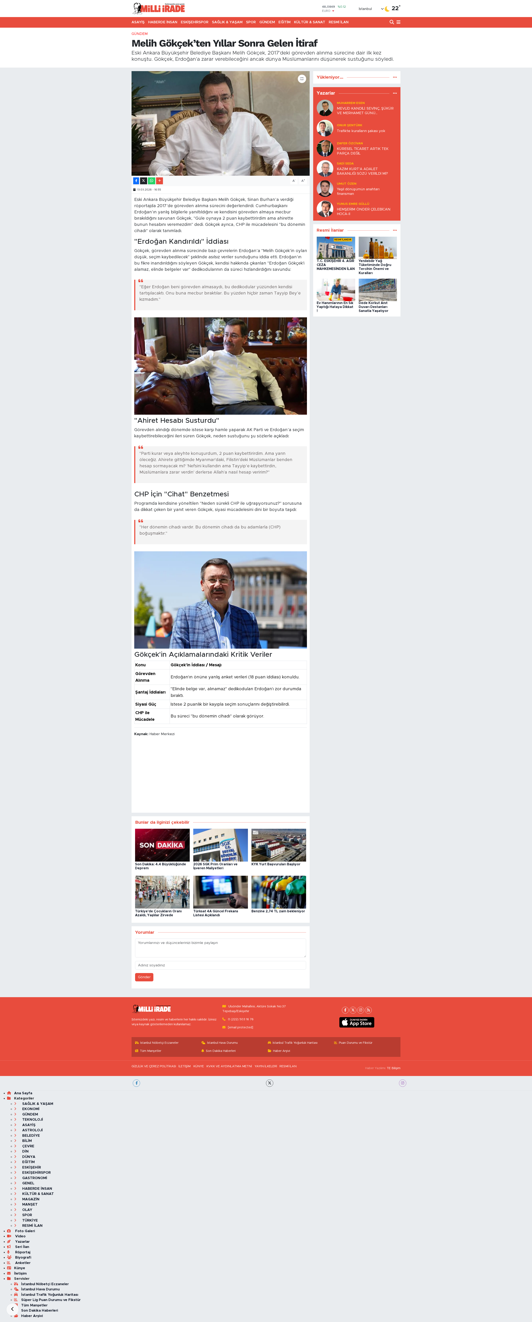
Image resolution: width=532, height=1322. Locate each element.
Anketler (22, 1263)
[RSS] (368, 1010)
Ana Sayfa (23, 1093)
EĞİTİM (284, 22)
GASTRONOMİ (34, 1178)
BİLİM (26, 1141)
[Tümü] (395, 77)
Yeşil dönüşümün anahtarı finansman (358, 191)
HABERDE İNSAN (162, 22)
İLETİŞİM (185, 1066)
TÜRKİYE (29, 1220)
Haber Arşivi (281, 1050)
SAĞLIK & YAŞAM (227, 22)
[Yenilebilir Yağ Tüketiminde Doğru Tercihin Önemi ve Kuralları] (378, 247)
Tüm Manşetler (150, 1050)
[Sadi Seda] (325, 168)
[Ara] (392, 22)
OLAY (26, 1210)
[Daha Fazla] (159, 180)
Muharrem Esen (351, 103)
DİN (25, 1151)
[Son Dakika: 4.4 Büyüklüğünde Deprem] (162, 845)
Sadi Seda (345, 163)
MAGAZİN (30, 1199)
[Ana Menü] (398, 22)
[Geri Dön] (12, 1309)
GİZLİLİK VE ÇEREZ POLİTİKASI (154, 1066)
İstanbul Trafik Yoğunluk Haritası (295, 1042)
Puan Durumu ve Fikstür (355, 1042)
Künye (19, 1268)
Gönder (144, 977)
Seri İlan (21, 1247)
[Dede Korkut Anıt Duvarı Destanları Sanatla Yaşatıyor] (378, 289)
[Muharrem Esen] (325, 108)
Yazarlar (22, 1241)
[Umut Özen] (325, 188)
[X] (353, 1010)
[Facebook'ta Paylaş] (136, 180)
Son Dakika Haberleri (221, 1050)
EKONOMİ (30, 1109)
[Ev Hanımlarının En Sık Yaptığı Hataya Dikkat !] (336, 289)
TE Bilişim (393, 1068)
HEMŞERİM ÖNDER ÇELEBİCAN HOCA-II (363, 211)
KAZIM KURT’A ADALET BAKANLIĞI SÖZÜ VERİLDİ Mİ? (362, 171)
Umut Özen (346, 183)
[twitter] (269, 1083)
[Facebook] (345, 1010)
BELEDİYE (30, 1135)
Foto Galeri (24, 1231)
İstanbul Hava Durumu (222, 1042)
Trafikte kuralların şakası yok (361, 131)
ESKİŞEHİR (31, 1167)
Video (20, 1236)
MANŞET (29, 1204)
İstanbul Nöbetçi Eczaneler (159, 1042)
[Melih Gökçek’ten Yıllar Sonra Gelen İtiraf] (221, 123)
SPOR (251, 22)
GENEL (27, 1183)
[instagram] (402, 1083)
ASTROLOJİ (32, 1130)
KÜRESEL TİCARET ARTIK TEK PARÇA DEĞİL (362, 151)
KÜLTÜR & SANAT (309, 22)
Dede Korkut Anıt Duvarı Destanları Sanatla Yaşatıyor (373, 307)
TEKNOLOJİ (32, 1119)
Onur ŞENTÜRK (349, 125)
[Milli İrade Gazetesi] (158, 8)
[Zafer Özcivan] (325, 148)
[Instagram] (360, 1010)
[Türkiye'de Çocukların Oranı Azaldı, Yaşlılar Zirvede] (162, 892)
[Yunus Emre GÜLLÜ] (325, 208)
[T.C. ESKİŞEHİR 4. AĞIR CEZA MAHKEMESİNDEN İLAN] (336, 247)
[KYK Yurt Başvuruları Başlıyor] (278, 845)
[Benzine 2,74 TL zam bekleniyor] (278, 892)
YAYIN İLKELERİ (266, 1066)
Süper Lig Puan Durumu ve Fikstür (51, 1300)
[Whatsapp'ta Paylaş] (151, 180)
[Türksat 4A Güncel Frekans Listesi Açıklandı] (220, 892)
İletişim (20, 1273)
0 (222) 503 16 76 (241, 1019)
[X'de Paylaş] (143, 180)
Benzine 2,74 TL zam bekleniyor (278, 911)
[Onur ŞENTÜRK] (325, 128)
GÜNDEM (267, 22)
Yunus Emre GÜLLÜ (353, 203)
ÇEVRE (27, 1146)
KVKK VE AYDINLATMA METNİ (229, 1066)
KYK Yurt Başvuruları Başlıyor (275, 864)
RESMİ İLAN (339, 22)
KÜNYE (198, 1066)
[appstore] (357, 1022)
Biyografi (22, 1257)
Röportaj (22, 1252)
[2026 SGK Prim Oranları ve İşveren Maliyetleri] (220, 845)
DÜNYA (28, 1157)
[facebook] (136, 1083)
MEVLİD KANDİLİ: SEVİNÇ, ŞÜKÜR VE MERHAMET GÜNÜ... (365, 111)
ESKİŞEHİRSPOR (194, 22)
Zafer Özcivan (350, 143)
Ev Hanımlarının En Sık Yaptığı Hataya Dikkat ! (335, 307)
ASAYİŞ (138, 22)
